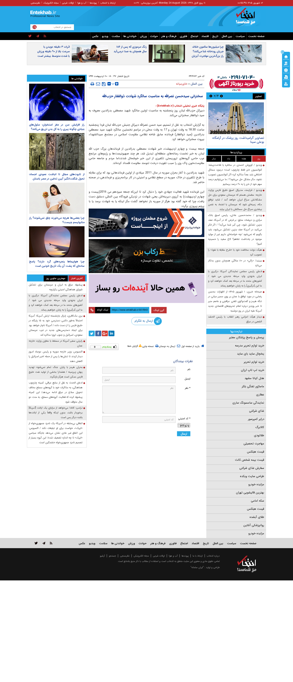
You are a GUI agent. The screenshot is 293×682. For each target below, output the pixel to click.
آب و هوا (81, 3)
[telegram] (37, 36)
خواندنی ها (130, 36)
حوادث (154, 36)
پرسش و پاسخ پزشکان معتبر (246, 337)
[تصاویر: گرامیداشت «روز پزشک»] (236, 118)
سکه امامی (257, 500)
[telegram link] (44, 543)
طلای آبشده (257, 517)
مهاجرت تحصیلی (254, 443)
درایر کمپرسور (256, 419)
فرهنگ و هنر (168, 36)
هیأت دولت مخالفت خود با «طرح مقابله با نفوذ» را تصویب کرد (235, 252)
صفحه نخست (256, 36)
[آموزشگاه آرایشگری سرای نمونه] (146, 288)
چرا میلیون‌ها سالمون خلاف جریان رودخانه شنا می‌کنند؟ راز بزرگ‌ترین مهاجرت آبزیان (208, 51)
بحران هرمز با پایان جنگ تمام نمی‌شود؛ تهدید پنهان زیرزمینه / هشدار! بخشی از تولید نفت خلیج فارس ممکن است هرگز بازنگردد (56, 372)
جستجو (112, 556)
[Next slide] (210, 96)
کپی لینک (159, 310)
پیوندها (93, 3)
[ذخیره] (104, 84)
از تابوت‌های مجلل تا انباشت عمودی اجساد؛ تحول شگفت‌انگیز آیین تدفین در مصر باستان (57, 176)
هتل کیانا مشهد (254, 378)
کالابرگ (259, 427)
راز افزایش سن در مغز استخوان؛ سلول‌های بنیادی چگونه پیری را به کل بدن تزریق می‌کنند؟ (57, 126)
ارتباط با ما (198, 556)
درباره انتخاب (213, 556)
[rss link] (51, 543)
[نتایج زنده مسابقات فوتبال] (286, 83)
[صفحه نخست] (286, 56)
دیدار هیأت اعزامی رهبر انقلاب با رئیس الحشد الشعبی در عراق (235, 319)
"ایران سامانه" (197, 567)
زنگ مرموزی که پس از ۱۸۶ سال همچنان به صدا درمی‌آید (130, 49)
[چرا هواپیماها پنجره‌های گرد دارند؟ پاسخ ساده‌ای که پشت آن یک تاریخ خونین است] (57, 241)
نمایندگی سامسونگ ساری (248, 402)
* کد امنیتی (184, 418)
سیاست (240, 36)
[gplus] (105, 333)
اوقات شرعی (68, 3)
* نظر (187, 388)
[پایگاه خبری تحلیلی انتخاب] (248, 18)
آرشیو (102, 556)
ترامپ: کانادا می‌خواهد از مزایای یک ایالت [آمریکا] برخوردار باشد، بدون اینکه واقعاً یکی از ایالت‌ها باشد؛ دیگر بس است (56, 412)
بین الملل (227, 36)
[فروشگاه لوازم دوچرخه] (146, 256)
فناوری (183, 36)
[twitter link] (36, 543)
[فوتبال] (286, 70)
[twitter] (30, 36)
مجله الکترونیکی (141, 556)
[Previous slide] (221, 96)
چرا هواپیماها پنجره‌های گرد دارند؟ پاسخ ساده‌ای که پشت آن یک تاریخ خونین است (57, 263)
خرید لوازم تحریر (254, 362)
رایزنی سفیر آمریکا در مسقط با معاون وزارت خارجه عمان (56, 343)
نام (189, 369)
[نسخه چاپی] (92, 84)
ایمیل (187, 379)
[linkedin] (111, 333)
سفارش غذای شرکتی (251, 468)
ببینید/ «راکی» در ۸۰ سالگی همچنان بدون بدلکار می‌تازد (235, 263)
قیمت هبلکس (255, 451)
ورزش (143, 36)
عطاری (260, 394)
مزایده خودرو (256, 484)
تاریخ (215, 36)
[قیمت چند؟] (286, 63)
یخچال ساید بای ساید (250, 353)
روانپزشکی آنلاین (253, 525)
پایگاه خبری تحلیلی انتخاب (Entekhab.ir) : (179, 106)
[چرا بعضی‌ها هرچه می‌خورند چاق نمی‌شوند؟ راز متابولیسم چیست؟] (57, 198)
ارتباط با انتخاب (108, 3)
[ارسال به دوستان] (98, 84)
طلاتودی (259, 435)
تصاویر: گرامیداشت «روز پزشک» (243, 137)
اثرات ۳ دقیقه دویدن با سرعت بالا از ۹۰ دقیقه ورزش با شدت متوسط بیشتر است (53, 51)
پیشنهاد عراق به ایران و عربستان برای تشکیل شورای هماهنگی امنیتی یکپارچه (56, 287)
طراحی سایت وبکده (252, 476)
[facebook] (98, 333)
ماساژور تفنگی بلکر (253, 386)
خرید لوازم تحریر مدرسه (249, 345)
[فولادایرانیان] (146, 223)
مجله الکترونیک (51, 3)
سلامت (116, 36)
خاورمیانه (181, 83)
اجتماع (194, 36)
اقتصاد (205, 36)
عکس (95, 36)
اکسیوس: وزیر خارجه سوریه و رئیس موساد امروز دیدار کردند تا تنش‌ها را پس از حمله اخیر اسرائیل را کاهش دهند (56, 356)
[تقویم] (286, 77)
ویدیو (105, 36)
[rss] (45, 36)
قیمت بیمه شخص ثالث (249, 460)
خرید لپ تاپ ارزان (252, 370)
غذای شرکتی (256, 411)
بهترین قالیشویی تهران (250, 492)
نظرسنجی (35, 3)
